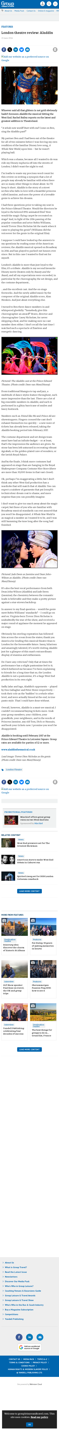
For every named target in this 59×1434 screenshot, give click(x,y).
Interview (9, 981)
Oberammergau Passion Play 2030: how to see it (41, 988)
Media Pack (19, 11)
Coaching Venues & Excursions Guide (23, 1290)
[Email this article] (27, 49)
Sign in (18, 43)
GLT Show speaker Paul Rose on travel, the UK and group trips (13, 989)
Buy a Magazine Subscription (19, 1309)
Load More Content (29, 891)
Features (7, 26)
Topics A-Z (42, 1359)
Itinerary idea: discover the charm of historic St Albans (14, 947)
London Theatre (14, 769)
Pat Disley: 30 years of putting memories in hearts (43, 945)
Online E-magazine (46, 11)
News (21, 839)
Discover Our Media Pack (17, 1281)
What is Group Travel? (16, 1267)
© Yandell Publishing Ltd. (29, 1372)
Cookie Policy (28, 1366)
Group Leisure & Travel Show (19, 1300)
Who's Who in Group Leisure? (19, 1286)
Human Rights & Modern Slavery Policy (28, 1369)
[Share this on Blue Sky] (21, 49)
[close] (57, 43)
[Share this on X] (9, 49)
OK (29, 1424)
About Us (8, 11)
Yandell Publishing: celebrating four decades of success (13, 1031)
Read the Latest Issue (16, 1272)
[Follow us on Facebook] (19, 1337)
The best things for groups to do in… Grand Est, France (42, 1032)
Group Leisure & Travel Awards (20, 1295)
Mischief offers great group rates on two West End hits (35, 818)
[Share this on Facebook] (3, 49)
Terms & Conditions (19, 1362)
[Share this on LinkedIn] (15, 49)
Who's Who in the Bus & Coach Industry (24, 1304)
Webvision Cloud (36, 1384)
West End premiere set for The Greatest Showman (33, 844)
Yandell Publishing (14, 1319)
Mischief (38, 823)
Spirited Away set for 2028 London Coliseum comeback (35, 877)
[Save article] (55, 49)
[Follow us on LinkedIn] (29, 1337)
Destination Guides (10, 940)
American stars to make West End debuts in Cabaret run (35, 861)
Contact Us (31, 11)
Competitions (11, 1314)
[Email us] (39, 1337)
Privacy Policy (40, 1362)
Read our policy (39, 1417)
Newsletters (11, 1276)
